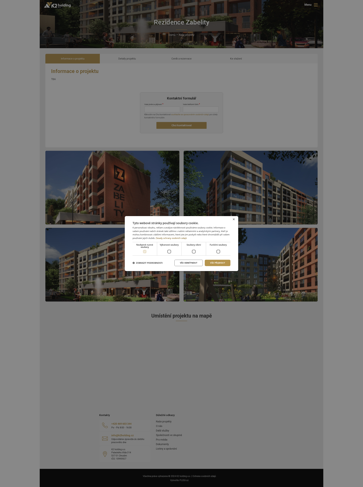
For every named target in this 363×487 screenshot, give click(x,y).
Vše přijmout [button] (217, 262)
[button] (148, 262)
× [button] (234, 219)
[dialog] (181, 243)
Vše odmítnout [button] (188, 262)
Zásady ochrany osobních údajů (171, 238)
